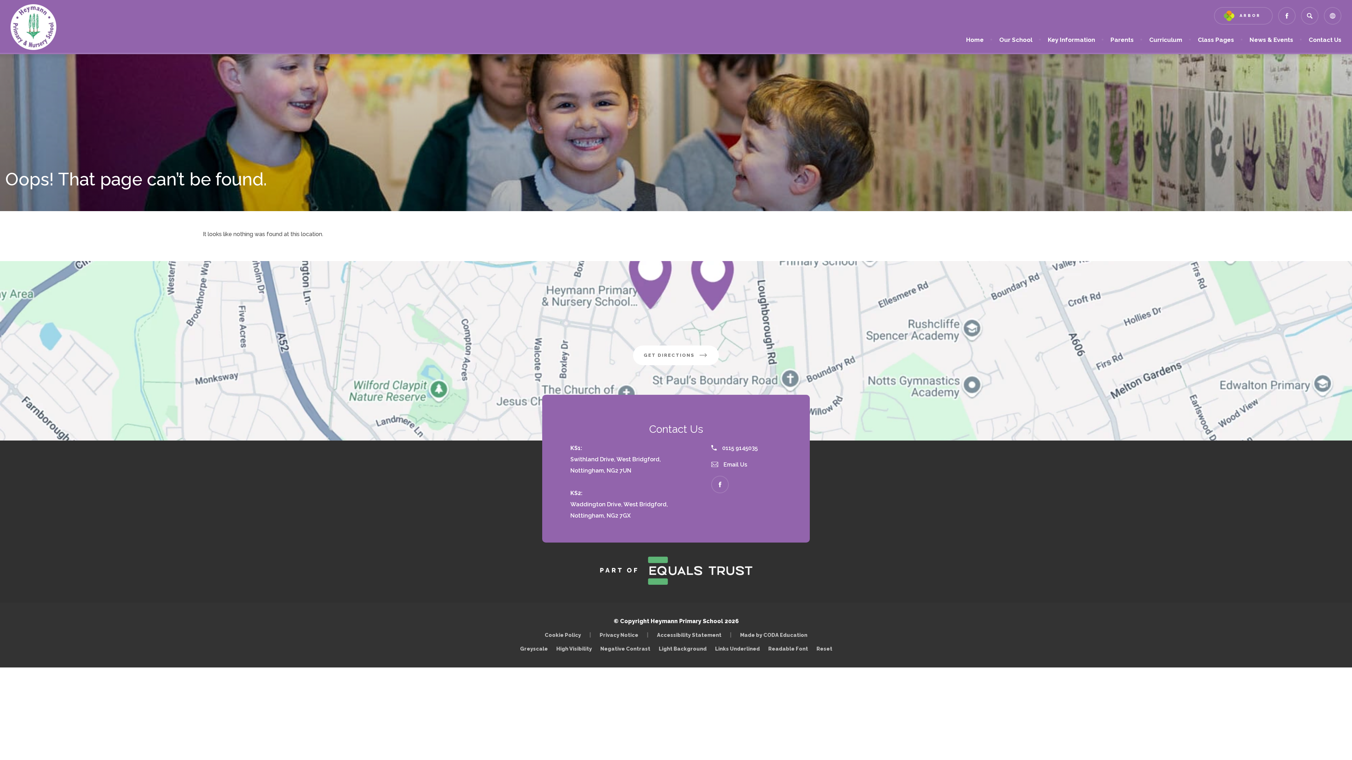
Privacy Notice (619, 635)
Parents (1122, 39)
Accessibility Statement (689, 635)
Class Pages (1216, 39)
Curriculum (1165, 39)
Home (975, 39)
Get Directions (681, 358)
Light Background (683, 649)
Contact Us (1325, 39)
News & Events (1271, 39)
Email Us (734, 464)
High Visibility (574, 649)
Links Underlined (737, 649)
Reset (824, 649)
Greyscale (534, 649)
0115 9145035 (739, 448)
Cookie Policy (563, 635)
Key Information (1071, 39)
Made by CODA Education (775, 635)
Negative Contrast (625, 649)
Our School (1015, 39)
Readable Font (788, 649)
